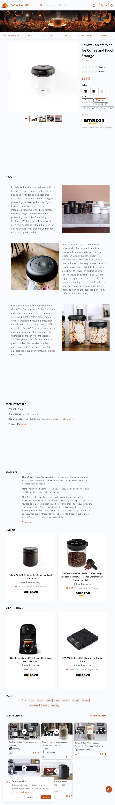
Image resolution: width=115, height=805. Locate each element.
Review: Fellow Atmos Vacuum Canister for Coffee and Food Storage (54, 745)
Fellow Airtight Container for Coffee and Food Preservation (30, 577)
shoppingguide (52, 791)
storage (45, 705)
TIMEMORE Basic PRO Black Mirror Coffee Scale (82, 660)
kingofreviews (84, 749)
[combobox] (61, 5)
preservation (34, 705)
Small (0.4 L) (107, 108)
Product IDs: (17, 423)
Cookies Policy (22, 792)
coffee (75, 700)
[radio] (83, 67)
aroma (32, 700)
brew (57, 700)
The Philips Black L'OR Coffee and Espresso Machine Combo (30, 660)
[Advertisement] (57, 382)
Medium (100, 100)
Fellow (85, 60)
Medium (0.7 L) (90, 108)
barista (40, 700)
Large (87, 104)
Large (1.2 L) (101, 104)
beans (49, 700)
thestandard (51, 752)
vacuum (55, 705)
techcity (16, 748)
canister (66, 700)
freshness (85, 700)
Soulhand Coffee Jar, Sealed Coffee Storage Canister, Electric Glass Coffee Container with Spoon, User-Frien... (82, 577)
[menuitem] (103, 5)
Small (87, 100)
